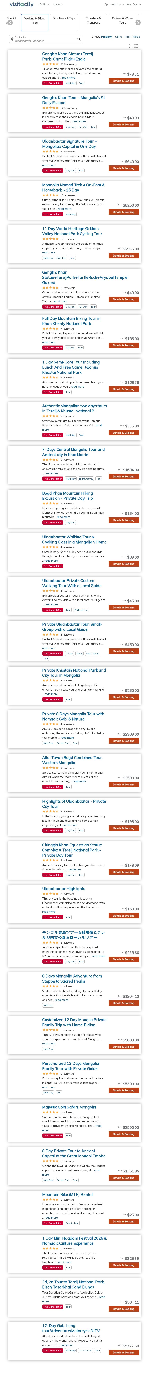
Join (129, 4)
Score (118, 36)
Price (128, 36)
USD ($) (43, 4)
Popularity (106, 36)
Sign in (137, 4)
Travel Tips (116, 4)
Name (136, 36)
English (57, 4)
